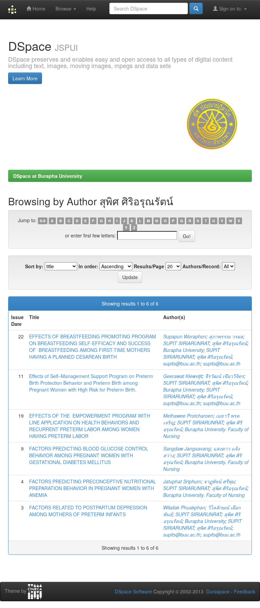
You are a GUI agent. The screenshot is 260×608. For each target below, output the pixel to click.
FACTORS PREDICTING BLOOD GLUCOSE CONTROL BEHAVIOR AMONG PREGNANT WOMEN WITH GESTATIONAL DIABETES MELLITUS (88, 455)
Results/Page (149, 266)
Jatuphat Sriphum (182, 481)
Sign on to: (230, 8)
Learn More (25, 78)
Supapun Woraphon (184, 336)
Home (38, 8)
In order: (88, 266)
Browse (64, 8)
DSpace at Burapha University (47, 175)
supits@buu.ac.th (181, 363)
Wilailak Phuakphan (184, 507)
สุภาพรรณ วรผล (226, 336)
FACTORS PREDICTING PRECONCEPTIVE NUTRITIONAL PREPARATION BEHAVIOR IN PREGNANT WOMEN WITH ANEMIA (92, 488)
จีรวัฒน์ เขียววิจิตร (224, 376)
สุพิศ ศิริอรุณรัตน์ (229, 343)
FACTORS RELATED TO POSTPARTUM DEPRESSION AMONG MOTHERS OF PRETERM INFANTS (88, 511)
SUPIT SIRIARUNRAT (186, 343)
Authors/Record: (201, 266)
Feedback (244, 591)
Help (91, 8)
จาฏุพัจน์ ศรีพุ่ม (219, 481)
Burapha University (183, 350)
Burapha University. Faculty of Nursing (204, 494)
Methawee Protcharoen (188, 415)
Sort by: (34, 266)
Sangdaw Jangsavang (187, 448)
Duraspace (218, 591)
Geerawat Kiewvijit (182, 376)
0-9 (42, 220)
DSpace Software (133, 591)
